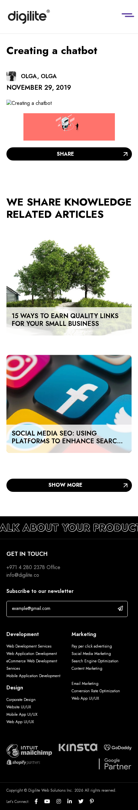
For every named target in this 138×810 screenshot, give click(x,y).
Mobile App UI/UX (22, 714)
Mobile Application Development (33, 676)
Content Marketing (87, 668)
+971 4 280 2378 (25, 567)
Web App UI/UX (20, 722)
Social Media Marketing (91, 654)
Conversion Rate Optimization (96, 691)
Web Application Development (31, 654)
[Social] (39, 801)
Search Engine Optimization (95, 661)
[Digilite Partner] (29, 750)
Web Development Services (28, 646)
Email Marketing (85, 683)
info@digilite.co (22, 575)
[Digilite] (28, 17)
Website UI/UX (18, 707)
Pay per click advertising (92, 646)
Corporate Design (21, 700)
